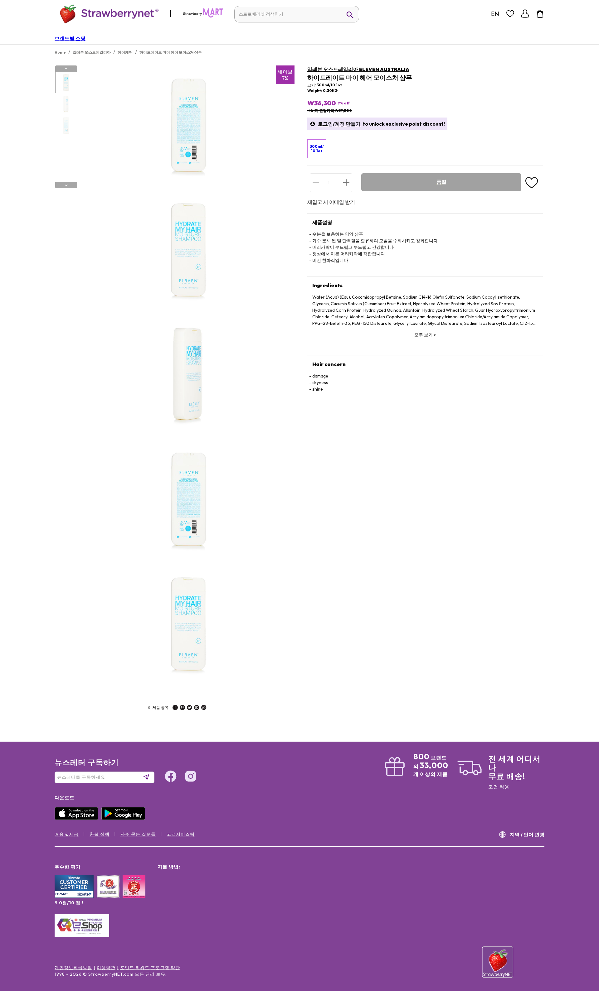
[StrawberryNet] (106, 13)
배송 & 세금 (67, 834)
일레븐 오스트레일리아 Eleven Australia (358, 69)
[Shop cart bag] (540, 13)
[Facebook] (171, 777)
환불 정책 (100, 834)
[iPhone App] (78, 818)
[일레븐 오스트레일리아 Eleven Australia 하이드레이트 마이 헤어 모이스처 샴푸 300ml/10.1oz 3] (66, 125)
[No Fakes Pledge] (134, 893)
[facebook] (175, 708)
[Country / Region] (495, 13)
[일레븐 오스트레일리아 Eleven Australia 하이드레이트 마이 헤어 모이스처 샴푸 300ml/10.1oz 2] (66, 104)
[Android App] (124, 818)
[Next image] (66, 185)
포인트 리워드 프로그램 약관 (150, 967)
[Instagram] (190, 777)
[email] (196, 708)
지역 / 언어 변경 (527, 834)
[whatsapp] (204, 708)
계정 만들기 (348, 124)
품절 (441, 182)
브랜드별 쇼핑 (70, 38)
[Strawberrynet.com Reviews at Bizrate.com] (74, 896)
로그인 (325, 124)
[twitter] (189, 708)
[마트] (203, 16)
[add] (346, 182)
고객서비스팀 (181, 834)
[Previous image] (66, 68)
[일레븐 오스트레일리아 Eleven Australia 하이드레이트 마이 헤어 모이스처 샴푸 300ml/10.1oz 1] (66, 82)
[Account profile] (525, 13)
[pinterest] (182, 708)
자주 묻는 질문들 (138, 834)
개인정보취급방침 (73, 967)
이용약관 (106, 967)
